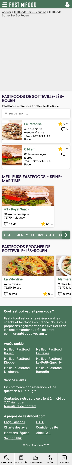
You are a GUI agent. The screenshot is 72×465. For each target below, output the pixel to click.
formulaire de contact (20, 406)
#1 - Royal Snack (16, 209)
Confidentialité (47, 427)
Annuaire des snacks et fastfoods (23, 4)
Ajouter (64, 462)
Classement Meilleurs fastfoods (33, 235)
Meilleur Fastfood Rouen (17, 351)
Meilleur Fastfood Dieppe (17, 360)
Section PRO (13, 438)
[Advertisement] (36, 55)
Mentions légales (16, 433)
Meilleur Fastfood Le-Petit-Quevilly (49, 360)
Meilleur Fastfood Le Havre (49, 351)
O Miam (29, 149)
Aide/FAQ (43, 433)
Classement (35, 462)
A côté (49, 462)
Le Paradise (33, 124)
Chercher (6, 462)
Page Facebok (14, 422)
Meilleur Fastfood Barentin (49, 370)
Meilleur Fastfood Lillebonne (17, 370)
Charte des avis (15, 427)
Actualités (21, 462)
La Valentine (13, 279)
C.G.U (40, 422)
